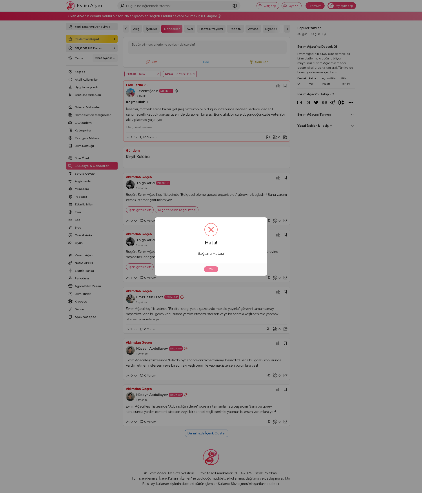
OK (211, 269)
